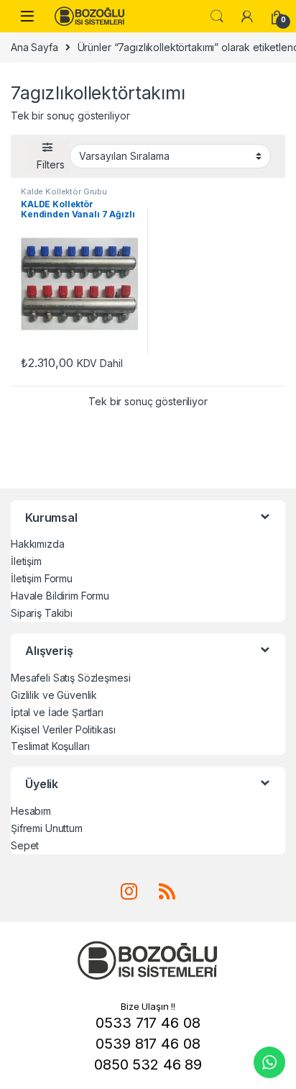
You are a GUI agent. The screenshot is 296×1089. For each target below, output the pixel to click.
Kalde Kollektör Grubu (64, 191)
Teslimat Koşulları (50, 746)
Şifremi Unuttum (47, 828)
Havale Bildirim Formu (60, 595)
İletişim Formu (42, 578)
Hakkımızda (38, 544)
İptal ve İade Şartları (57, 712)
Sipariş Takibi (42, 613)
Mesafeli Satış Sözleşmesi (71, 678)
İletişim (26, 561)
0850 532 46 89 (148, 1064)
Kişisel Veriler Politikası (63, 729)
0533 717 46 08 (148, 1022)
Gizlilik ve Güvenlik (54, 695)
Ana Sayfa (34, 47)
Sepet (25, 845)
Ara (217, 16)
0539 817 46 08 (148, 1043)
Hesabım (31, 811)
